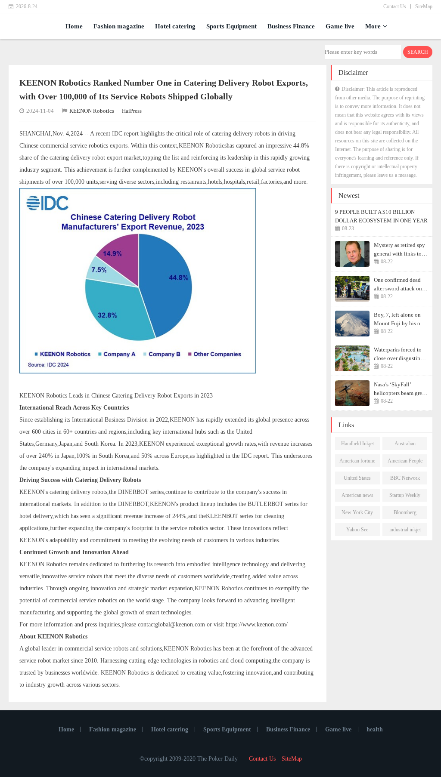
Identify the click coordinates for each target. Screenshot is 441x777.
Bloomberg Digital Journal (405, 514)
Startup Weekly (404, 495)
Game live (340, 26)
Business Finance (291, 26)
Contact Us (394, 6)
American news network (357, 497)
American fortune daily (357, 462)
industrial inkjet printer (405, 531)
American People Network (405, 462)
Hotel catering (175, 26)
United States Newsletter (357, 479)
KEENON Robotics (91, 111)
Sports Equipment (231, 26)
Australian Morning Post (405, 445)
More (373, 26)
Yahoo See (357, 530)
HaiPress (132, 111)
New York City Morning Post (357, 514)
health (374, 729)
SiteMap (423, 6)
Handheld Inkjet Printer (357, 445)
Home (74, 26)
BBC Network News (405, 479)
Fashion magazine (118, 26)
